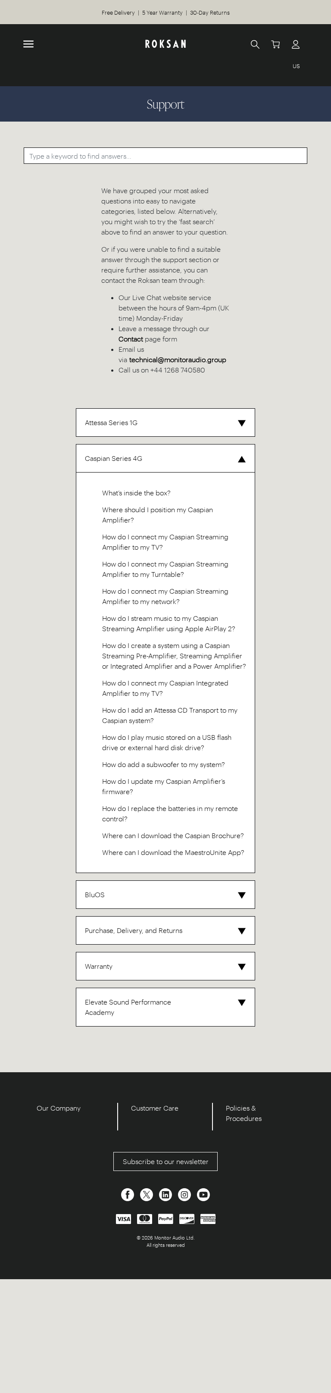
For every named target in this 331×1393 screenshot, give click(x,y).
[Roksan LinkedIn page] (166, 1194)
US (296, 66)
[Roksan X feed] (147, 1194)
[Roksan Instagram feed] (185, 1194)
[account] (295, 44)
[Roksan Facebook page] (128, 1194)
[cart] (275, 44)
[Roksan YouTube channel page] (203, 1194)
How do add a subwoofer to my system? (163, 764)
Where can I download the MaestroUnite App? (173, 852)
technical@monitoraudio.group (177, 359)
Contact (131, 339)
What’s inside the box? (136, 492)
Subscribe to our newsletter (166, 1161)
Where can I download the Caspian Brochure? (173, 835)
